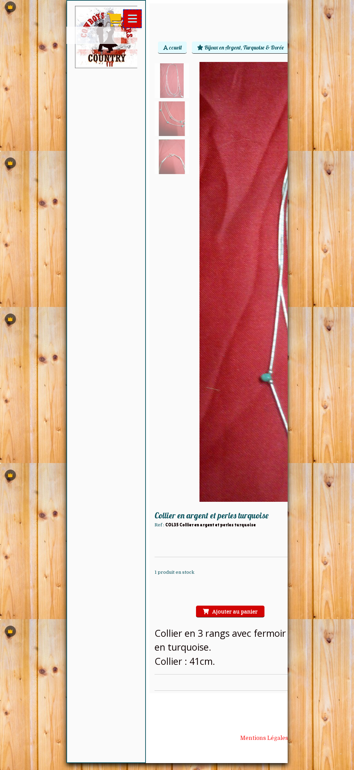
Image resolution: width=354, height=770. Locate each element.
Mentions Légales (264, 738)
